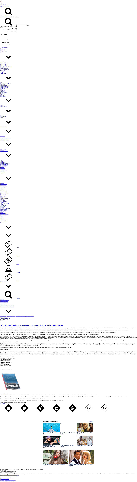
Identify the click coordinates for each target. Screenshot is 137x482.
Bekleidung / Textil (3, 186)
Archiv (1, 117)
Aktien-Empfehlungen (11, 476)
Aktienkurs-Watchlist (4, 302)
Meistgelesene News (3, 65)
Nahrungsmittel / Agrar (4, 214)
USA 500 (2, 89)
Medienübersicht (3, 116)
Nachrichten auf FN (3, 51)
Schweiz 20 (2, 93)
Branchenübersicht (3, 106)
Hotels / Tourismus (3, 201)
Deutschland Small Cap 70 (4, 85)
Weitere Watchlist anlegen (4, 300)
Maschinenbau (2, 211)
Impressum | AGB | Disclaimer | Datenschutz (8, 480)
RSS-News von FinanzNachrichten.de (6, 481)
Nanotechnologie (3, 213)
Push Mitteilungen (3, 317)
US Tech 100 (2, 90)
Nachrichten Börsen (3, 476)
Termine (1, 72)
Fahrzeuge (2, 192)
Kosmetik (2, 207)
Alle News (2, 52)
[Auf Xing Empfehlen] (41, 411)
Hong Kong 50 (3, 96)
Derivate (17, 264)
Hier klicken (2, 403)
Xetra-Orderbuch (9, 475)
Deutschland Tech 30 (4, 87)
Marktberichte (2, 67)
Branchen (2, 105)
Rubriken (2, 61)
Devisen (17, 280)
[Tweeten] (24, 411)
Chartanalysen (2, 70)
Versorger (2, 222)
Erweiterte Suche (4, 47)
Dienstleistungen (3, 188)
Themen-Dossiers (3, 73)
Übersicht (2, 150)
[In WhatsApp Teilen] (73, 411)
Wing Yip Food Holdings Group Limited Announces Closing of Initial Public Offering (31, 325)
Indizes (1, 82)
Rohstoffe (2, 217)
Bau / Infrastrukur (3, 185)
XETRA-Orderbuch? (4, 151)
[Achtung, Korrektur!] (10, 392)
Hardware (2, 199)
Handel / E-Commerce (4, 198)
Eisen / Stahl (2, 189)
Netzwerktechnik (3, 215)
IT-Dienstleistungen (3, 205)
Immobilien (2, 202)
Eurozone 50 (2, 91)
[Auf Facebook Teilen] (8, 411)
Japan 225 (2, 95)
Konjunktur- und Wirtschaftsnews (6, 66)
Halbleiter (2, 197)
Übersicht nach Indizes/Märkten (5, 83)
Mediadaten (11, 478)
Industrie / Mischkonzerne (4, 203)
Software (1, 218)
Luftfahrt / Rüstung (3, 210)
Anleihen (18, 255)
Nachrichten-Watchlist (4, 301)
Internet (1, 204)
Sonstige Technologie (4, 219)
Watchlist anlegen (3, 305)
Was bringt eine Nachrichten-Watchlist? (7, 306)
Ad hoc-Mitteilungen (4, 4)
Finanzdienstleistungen (4, 193)
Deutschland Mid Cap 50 (4, 86)
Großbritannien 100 (3, 92)
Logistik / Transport (3, 209)
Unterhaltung (2, 221)
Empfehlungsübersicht (4, 68)
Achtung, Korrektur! (3, 393)
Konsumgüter (2, 206)
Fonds (17, 247)
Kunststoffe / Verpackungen (5, 208)
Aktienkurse (2, 136)
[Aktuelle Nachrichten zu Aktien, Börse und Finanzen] (4, 6)
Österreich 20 (2, 94)
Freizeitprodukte (3, 194)
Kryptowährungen (3, 281)
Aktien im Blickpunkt (4, 62)
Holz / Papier (2, 200)
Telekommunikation (3, 220)
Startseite (1, 48)
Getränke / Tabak (3, 196)
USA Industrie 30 (3, 88)
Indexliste (2, 161)
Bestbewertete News (3, 64)
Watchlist (18, 298)
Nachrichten (2, 49)
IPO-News (2, 71)
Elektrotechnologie (3, 190)
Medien (1, 115)
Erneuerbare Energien (4, 191)
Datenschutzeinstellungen (5, 478)
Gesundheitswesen (3, 195)
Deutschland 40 (3, 84)
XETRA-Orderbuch (3, 149)
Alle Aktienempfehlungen (4, 69)
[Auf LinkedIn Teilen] (57, 411)
